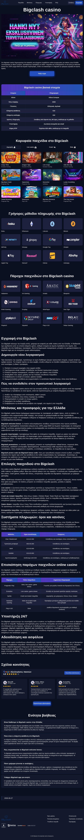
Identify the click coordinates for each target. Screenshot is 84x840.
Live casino (30, 147)
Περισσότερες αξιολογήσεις (42, 703)
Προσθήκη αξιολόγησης (72, 673)
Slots (71, 147)
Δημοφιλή (10, 147)
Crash (51, 147)
